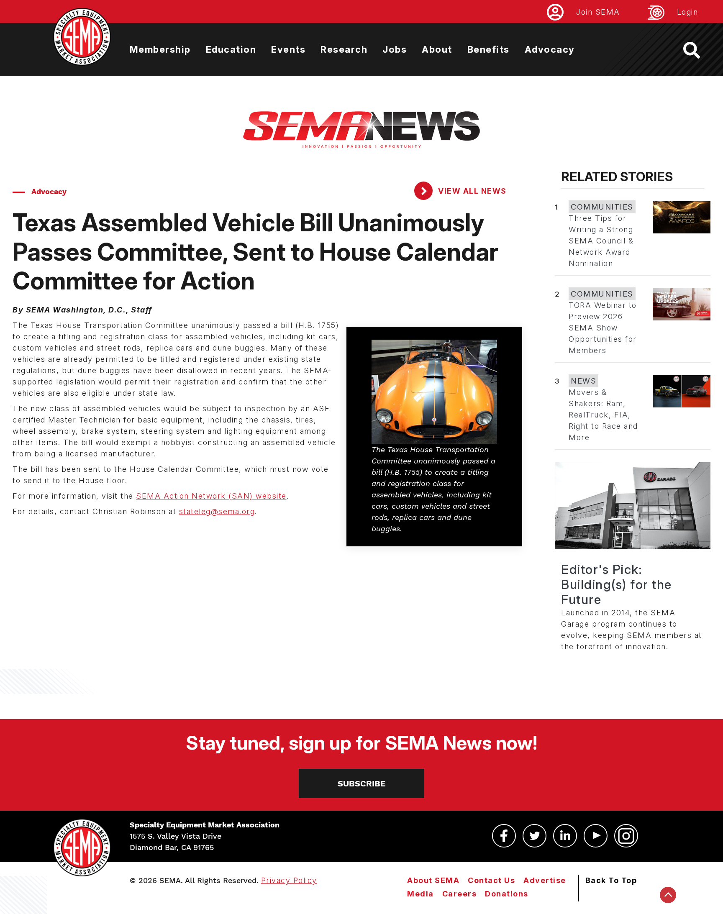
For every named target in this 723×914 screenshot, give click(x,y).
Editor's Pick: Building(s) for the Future (616, 584)
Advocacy (550, 49)
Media (420, 893)
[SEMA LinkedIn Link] (565, 835)
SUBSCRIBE (362, 783)
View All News (471, 191)
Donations (506, 893)
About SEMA (433, 880)
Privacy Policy (289, 880)
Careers (459, 893)
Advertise (544, 880)
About (437, 49)
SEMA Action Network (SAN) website (211, 496)
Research (343, 49)
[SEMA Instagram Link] (626, 835)
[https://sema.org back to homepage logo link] (699, 50)
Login (687, 12)
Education (231, 49)
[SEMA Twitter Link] (534, 835)
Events (288, 49)
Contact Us (491, 880)
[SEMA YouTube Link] (596, 835)
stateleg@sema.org (217, 511)
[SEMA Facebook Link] (504, 835)
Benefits (488, 49)
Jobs (394, 49)
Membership (160, 49)
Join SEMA (598, 12)
